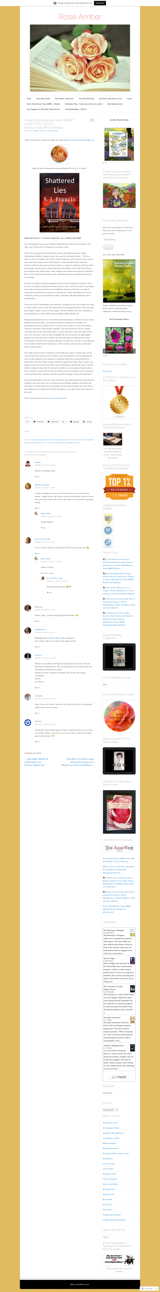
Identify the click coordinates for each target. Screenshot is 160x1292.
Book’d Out (107, 1205)
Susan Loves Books (110, 1184)
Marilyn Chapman (42, 485)
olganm (38, 462)
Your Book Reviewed (86, 99)
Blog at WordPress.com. (80, 1284)
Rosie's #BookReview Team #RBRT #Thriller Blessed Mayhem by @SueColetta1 (117, 909)
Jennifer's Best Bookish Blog (114, 1220)
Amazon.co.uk (48, 398)
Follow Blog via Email (115, 220)
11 (92, 120)
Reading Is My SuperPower (113, 1133)
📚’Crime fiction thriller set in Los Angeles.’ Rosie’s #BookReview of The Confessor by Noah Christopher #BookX (119, 591)
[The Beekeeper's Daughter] (132, 936)
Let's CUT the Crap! (42, 539)
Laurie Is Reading (110, 1179)
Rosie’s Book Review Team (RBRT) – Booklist (43, 104)
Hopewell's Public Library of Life (116, 1154)
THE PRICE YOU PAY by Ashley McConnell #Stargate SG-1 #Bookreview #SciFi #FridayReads (77, 762)
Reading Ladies (109, 1189)
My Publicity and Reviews (64, 99)
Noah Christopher (109, 992)
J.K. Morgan (108, 1020)
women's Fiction (74, 443)
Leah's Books (108, 1169)
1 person (51, 573)
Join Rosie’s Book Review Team (110, 99)
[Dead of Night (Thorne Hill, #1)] (132, 964)
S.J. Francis (49, 443)
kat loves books (109, 1164)
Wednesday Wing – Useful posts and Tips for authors (84, 104)
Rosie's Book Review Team (60, 440)
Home (29, 99)
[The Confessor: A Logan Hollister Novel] (132, 992)
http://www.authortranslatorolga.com (80, 140)
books (46, 440)
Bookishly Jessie (109, 1174)
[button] (59, 154)
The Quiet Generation (112, 1018)
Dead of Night (109, 958)
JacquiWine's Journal (111, 1138)
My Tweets (107, 371)
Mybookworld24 (109, 1143)
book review (88, 440)
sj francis (38, 655)
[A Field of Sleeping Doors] (132, 1051)
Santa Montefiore (109, 932)
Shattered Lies (61, 443)
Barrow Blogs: (55, 638)
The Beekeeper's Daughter (114, 930)
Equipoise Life (108, 1194)
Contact (129, 99)
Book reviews (37, 440)
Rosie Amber (80, 16)
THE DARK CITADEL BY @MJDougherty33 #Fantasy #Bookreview (36, 762)
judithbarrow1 (40, 629)
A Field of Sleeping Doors (114, 1046)
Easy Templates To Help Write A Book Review (43, 109)
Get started (100, 3)
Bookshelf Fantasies (110, 1148)
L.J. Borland (108, 1048)
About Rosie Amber (43, 99)
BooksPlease (108, 1159)
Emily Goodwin (109, 961)
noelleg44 (38, 696)
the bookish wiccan (110, 1123)
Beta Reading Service (115, 104)
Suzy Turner (107, 1210)
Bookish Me (107, 1199)
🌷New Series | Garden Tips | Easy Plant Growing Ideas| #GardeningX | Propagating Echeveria (118, 870)
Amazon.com (61, 398)
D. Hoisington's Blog (111, 1128)
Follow (108, 247)
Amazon (80, 440)
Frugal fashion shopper (112, 1215)
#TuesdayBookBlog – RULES (75, 109)
